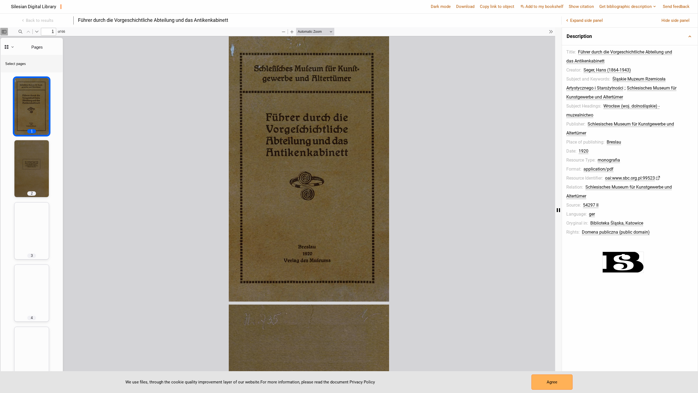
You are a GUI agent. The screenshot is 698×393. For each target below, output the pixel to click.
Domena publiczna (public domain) (616, 232)
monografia (609, 160)
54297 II (590, 205)
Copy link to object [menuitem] (497, 6)
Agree (552, 382)
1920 (583, 151)
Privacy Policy (362, 382)
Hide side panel (675, 20)
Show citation (581, 6)
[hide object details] (558, 210)
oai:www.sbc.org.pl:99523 (630, 178)
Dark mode (441, 6)
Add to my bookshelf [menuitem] (544, 6)
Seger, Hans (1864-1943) (607, 70)
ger (592, 214)
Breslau (614, 142)
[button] (630, 36)
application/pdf (598, 169)
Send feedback (676, 6)
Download (465, 6)
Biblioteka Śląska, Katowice (616, 223)
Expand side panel (586, 20)
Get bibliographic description (625, 6)
